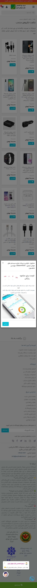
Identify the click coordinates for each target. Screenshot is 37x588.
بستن (5, 324)
